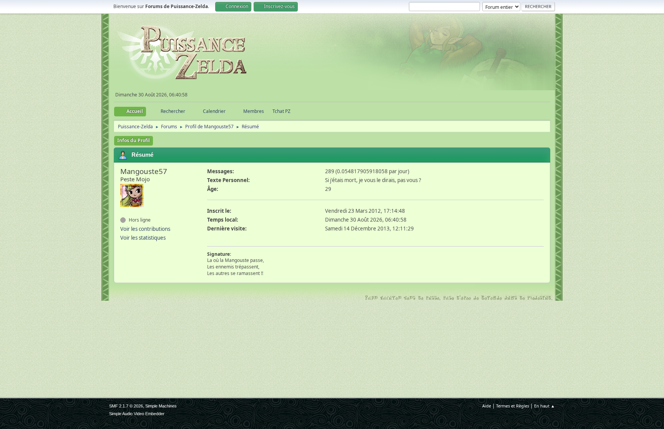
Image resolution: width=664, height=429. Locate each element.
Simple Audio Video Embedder (136, 413)
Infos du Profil (133, 140)
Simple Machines (161, 406)
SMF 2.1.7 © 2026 (126, 406)
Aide (486, 406)
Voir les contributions (145, 228)
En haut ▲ (544, 406)
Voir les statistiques (143, 237)
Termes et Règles (512, 406)
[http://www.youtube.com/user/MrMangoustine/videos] (123, 212)
